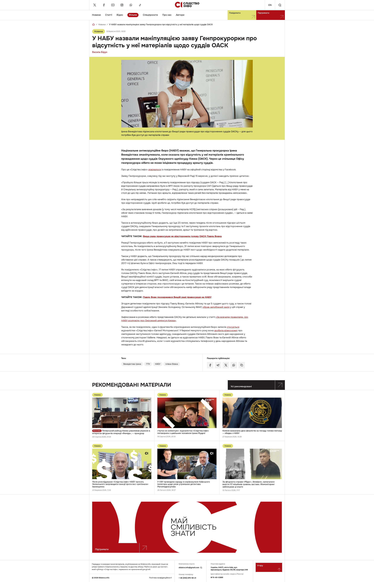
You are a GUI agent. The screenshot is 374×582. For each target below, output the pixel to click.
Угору (260, 565)
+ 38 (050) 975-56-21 (187, 578)
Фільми (133, 14)
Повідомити (234, 13)
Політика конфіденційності (160, 578)
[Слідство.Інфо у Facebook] (104, 5)
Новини (96, 14)
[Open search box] (280, 5)
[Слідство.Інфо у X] (94, 5)
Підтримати (263, 13)
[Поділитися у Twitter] (226, 365)
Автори (180, 14)
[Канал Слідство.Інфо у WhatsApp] (131, 5)
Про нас (167, 14)
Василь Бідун (99, 52)
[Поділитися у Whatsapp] (234, 365)
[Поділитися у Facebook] (210, 365)
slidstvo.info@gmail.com (189, 567)
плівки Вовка (171, 364)
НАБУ (157, 364)
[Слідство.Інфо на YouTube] (113, 5)
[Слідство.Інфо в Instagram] (122, 5)
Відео (120, 14)
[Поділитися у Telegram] (218, 365)
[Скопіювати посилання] (241, 365)
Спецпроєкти (150, 14)
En (270, 5)
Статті (108, 14)
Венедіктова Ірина (132, 364)
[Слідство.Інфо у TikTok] (140, 5)
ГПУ (148, 364)
